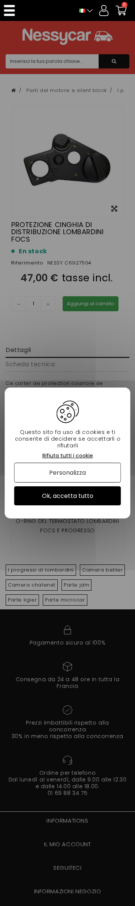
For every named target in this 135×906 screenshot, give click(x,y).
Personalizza (67, 472)
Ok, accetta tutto (67, 496)
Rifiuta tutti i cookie (67, 456)
